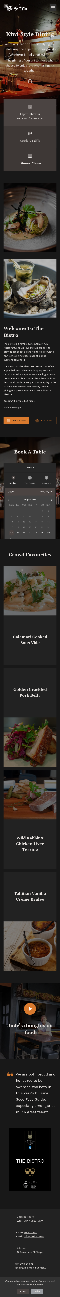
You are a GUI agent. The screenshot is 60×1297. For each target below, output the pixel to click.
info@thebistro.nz (34, 1236)
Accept (23, 1291)
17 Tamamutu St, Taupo (30, 1252)
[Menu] (53, 7)
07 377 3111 (30, 1232)
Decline (37, 1291)
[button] (30, 1009)
